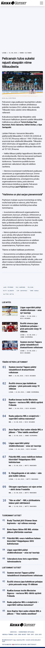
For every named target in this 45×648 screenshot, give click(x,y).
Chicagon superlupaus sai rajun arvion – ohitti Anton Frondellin (25, 488)
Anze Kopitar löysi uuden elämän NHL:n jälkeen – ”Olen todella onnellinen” (26, 431)
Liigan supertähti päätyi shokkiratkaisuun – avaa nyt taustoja (31, 310)
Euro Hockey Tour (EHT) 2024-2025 (30, 634)
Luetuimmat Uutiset (11, 568)
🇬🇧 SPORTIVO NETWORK (19, 644)
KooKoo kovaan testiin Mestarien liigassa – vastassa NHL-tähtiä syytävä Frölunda (26, 402)
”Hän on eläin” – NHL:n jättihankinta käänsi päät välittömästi (24, 501)
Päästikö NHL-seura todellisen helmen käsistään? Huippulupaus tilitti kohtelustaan (25, 460)
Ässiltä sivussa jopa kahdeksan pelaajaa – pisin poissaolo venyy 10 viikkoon (30, 327)
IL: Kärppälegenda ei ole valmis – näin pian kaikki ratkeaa (25, 474)
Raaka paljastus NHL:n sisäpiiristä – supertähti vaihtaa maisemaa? (24, 417)
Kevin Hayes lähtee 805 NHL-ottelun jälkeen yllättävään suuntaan (22, 531)
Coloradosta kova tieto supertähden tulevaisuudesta (22, 560)
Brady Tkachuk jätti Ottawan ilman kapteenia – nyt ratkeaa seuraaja (22, 522)
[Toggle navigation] (41, 3)
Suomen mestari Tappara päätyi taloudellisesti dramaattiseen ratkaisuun (31, 345)
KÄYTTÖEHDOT (32, 644)
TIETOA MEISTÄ (6, 644)
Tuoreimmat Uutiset (11, 515)
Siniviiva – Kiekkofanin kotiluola (22, 632)
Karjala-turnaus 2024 (9, 634)
